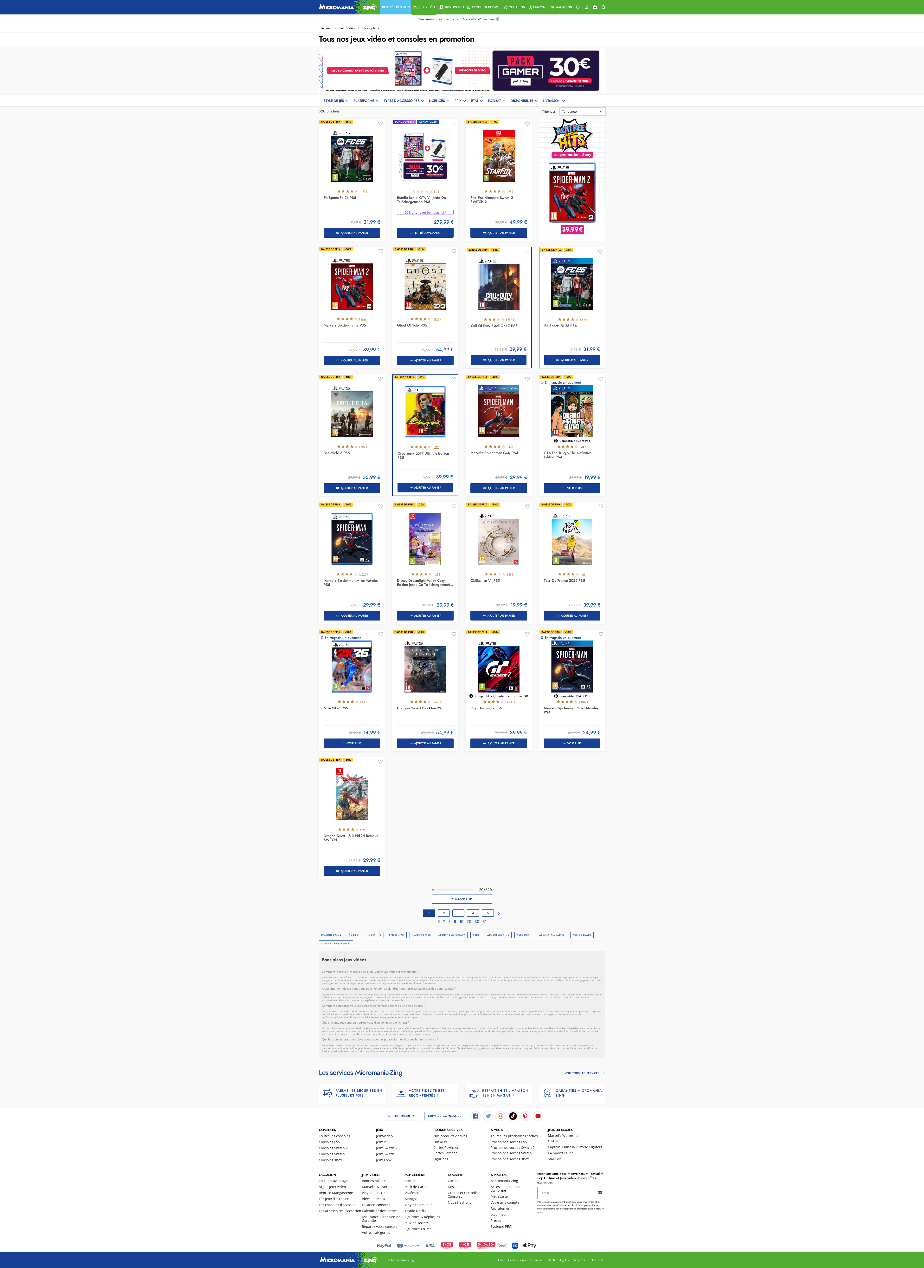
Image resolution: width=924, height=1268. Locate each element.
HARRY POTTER (421, 934)
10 (462, 921)
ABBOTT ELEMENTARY (451, 934)
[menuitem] (395, 7)
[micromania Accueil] (347, 7)
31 (484, 921)
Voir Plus (574, 488)
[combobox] (582, 111)
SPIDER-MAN (396, 934)
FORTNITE (375, 934)
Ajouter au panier (354, 233)
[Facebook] (475, 1115)
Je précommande (427, 233)
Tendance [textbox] (569, 111)
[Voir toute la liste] (578, 7)
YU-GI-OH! (355, 934)
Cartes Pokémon (446, 1147)
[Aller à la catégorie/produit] (462, 70)
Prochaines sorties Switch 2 (513, 1147)
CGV (500, 1260)
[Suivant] (499, 914)
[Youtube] (538, 1115)
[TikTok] (513, 1115)
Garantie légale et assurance (525, 1260)
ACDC (476, 934)
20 (470, 921)
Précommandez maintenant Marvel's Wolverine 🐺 (459, 19)
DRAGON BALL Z (331, 934)
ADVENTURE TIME (498, 934)
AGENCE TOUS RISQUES (336, 943)
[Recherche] (603, 7)
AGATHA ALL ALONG (552, 934)
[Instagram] (500, 1115)
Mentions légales (558, 1260)
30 (478, 921)
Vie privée (579, 1260)
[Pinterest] (525, 1115)
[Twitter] (488, 1115)
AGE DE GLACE (582, 934)
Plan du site (597, 1260)
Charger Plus (462, 899)
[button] (395, 7)
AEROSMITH (524, 934)
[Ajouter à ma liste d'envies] (381, 124)
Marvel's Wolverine (563, 1135)
